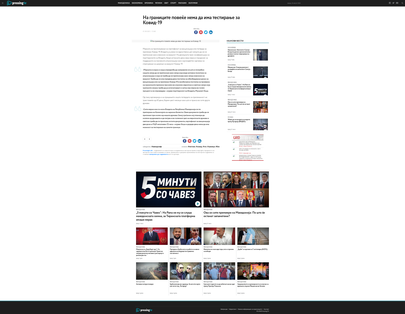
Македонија (124, 3)
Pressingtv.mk (148, 150)
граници (211, 147)
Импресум (224, 309)
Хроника (149, 3)
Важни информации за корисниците (250, 309)
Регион (158, 3)
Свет (166, 3)
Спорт (173, 3)
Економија (137, 3)
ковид (199, 147)
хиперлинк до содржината (158, 154)
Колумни (193, 3)
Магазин (182, 3)
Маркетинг (232, 309)
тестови (192, 147)
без (218, 147)
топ (205, 147)
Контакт (266, 309)
